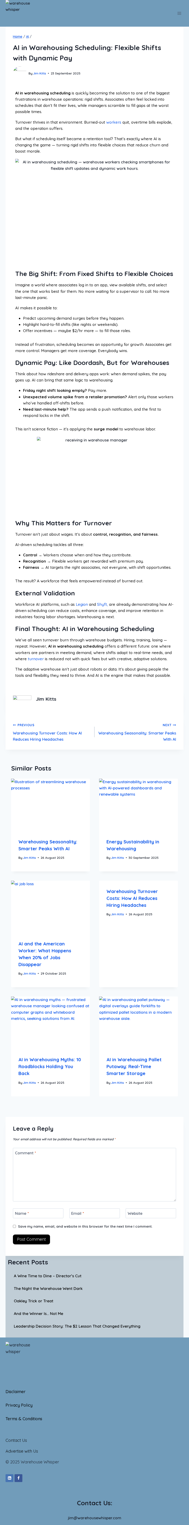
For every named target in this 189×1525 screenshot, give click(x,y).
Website (135, 1213)
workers (113, 122)
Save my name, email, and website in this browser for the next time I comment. (85, 1226)
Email (77, 1213)
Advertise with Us (22, 1451)
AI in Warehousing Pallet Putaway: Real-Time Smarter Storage (134, 1066)
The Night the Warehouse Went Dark (48, 1288)
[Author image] (20, 73)
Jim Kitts (39, 73)
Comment (25, 1152)
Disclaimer (16, 1391)
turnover (36, 658)
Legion (82, 604)
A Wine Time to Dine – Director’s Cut (47, 1275)
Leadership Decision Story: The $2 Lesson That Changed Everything (77, 1326)
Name (22, 1213)
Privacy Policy (19, 1405)
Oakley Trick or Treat (33, 1300)
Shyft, (102, 604)
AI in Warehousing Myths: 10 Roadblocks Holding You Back (49, 1066)
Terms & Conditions (24, 1418)
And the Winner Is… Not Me (38, 1313)
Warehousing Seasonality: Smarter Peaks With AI (137, 732)
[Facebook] (18, 1478)
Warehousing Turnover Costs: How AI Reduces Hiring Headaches (47, 732)
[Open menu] (179, 13)
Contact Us (16, 1440)
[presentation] (50, 805)
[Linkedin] (9, 1478)
